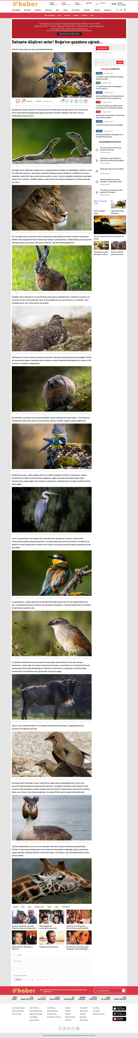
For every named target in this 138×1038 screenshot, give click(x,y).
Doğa (59, 15)
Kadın (65, 10)
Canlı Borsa (51, 1008)
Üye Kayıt (96, 1011)
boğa (29, 907)
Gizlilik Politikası (61, 1035)
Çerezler (69, 1035)
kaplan (49, 907)
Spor (57, 10)
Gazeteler (107, 10)
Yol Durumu (105, 998)
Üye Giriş (96, 1008)
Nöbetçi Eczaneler (36, 1014)
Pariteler (93, 998)
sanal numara (34, 1020)
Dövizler (68, 1011)
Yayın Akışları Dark (36, 1011)
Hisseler (81, 998)
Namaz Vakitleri (27, 998)
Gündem (38, 10)
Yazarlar (97, 10)
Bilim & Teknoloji (50, 15)
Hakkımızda (46, 1035)
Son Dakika (16, 10)
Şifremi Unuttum (99, 1014)
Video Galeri (84, 1011)
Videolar (87, 10)
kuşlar (56, 907)
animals (15, 907)
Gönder (18, 979)
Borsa (14, 998)
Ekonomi (48, 10)
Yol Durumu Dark (18, 1011)
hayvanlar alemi (39, 907)
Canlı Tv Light (16, 1014)
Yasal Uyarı (92, 1035)
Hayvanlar (67, 15)
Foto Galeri (76, 10)
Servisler (27, 10)
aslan (23, 907)
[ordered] (37, 979)
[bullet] (40, 979)
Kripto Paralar (120, 998)
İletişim (53, 1035)
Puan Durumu (69, 998)
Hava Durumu (55, 998)
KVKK (74, 1035)
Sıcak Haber (84, 1020)
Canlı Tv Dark (34, 1008)
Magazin (76, 15)
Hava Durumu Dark (18, 1008)
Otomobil (84, 15)
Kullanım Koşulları (82, 1035)
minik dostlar (66, 907)
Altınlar (67, 1008)
